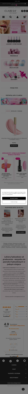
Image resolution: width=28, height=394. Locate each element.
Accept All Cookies (14, 198)
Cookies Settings (14, 201)
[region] (14, 197)
